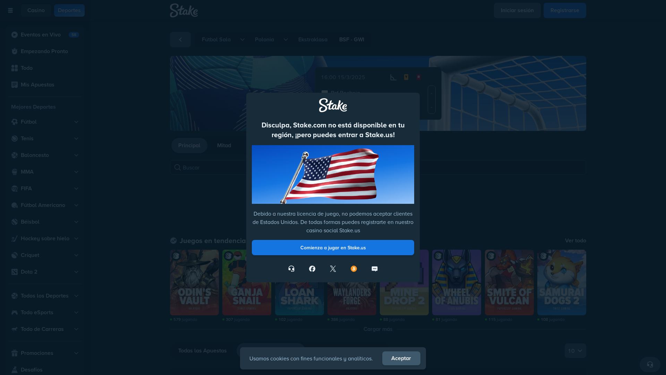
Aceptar (401, 358)
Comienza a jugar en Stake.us (333, 247)
